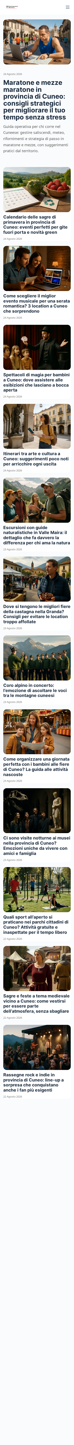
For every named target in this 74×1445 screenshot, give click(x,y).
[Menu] (67, 7)
